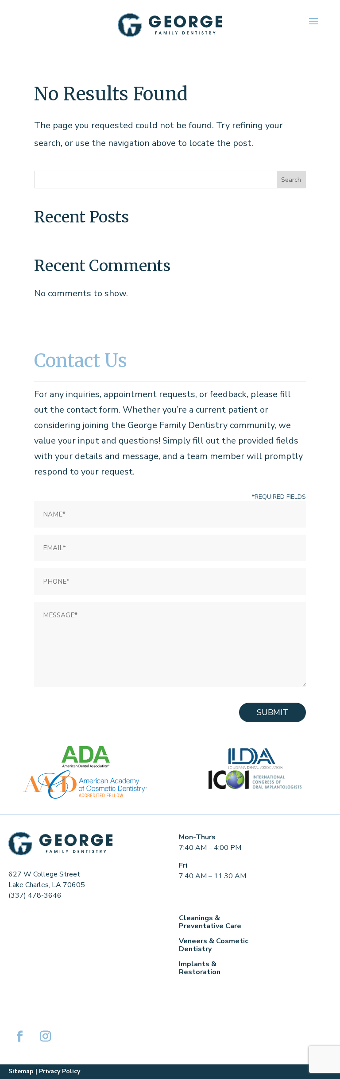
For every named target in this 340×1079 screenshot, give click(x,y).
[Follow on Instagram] (45, 1036)
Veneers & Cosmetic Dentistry (213, 945)
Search (291, 180)
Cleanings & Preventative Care (210, 922)
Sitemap (21, 1071)
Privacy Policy (59, 1071)
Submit (272, 712)
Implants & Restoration (199, 968)
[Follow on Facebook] (19, 1036)
